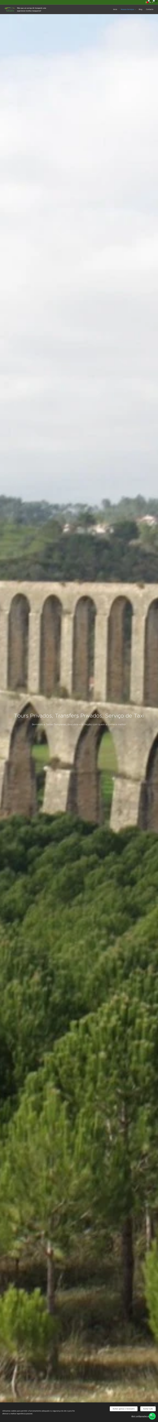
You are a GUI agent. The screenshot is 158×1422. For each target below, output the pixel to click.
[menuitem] (116, 9)
